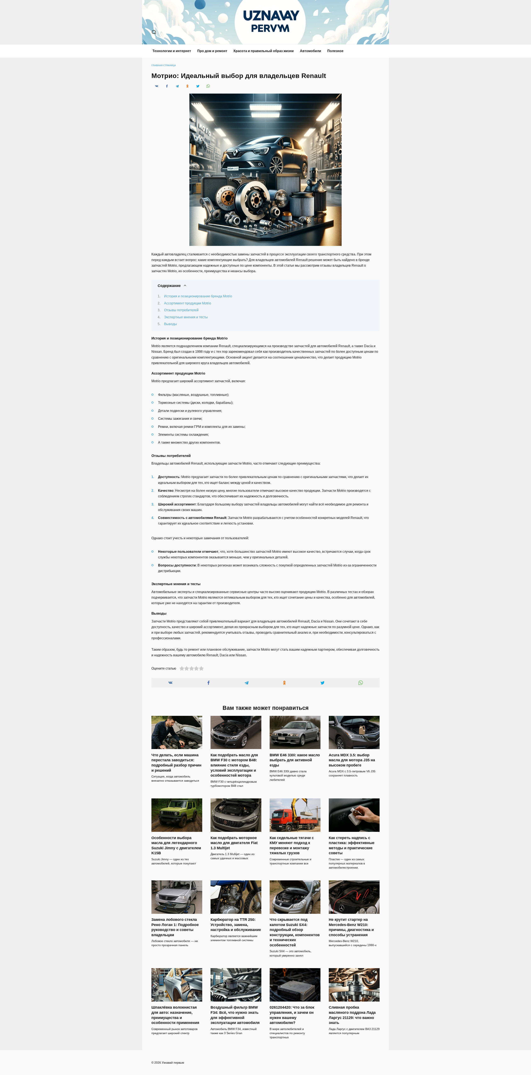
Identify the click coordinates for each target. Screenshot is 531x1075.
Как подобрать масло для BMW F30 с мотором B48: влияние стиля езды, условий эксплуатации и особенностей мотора (234, 765)
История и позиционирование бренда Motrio (198, 296)
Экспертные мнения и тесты (186, 317)
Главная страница (163, 65)
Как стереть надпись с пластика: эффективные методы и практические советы (351, 845)
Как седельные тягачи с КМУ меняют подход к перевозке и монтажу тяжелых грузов (292, 845)
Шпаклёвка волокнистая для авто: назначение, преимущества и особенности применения (175, 1015)
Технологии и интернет (171, 51)
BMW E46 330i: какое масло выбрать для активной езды (295, 760)
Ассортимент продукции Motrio (187, 303)
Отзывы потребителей (181, 310)
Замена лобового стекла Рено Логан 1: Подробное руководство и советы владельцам (175, 927)
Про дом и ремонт (212, 51)
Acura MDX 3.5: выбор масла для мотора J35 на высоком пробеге (352, 760)
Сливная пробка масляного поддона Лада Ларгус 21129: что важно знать (352, 1015)
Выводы (170, 324)
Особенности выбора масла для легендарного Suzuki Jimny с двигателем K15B (176, 845)
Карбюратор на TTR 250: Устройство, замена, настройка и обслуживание (236, 925)
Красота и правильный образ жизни (264, 51)
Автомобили (310, 51)
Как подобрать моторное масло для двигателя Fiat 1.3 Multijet (234, 843)
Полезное (335, 51)
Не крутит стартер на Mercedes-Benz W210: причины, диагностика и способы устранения (351, 927)
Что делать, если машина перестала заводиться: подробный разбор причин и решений (176, 762)
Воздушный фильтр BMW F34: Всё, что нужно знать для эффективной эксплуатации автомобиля (235, 1015)
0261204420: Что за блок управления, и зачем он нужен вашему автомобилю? (292, 1015)
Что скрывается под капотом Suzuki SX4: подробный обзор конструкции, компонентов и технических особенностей (295, 932)
